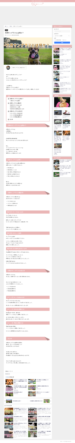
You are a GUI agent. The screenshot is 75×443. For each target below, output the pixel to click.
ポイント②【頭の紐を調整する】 (16, 115)
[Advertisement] (37, 15)
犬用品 (7, 377)
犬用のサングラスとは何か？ (15, 98)
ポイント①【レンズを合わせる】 (16, 113)
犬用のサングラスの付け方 (15, 111)
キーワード (56, 29)
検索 (62, 42)
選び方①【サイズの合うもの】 (16, 105)
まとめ (10, 119)
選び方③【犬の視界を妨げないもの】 (17, 108)
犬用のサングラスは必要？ (15, 100)
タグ (55, 38)
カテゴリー (56, 33)
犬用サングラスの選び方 (14, 103)
